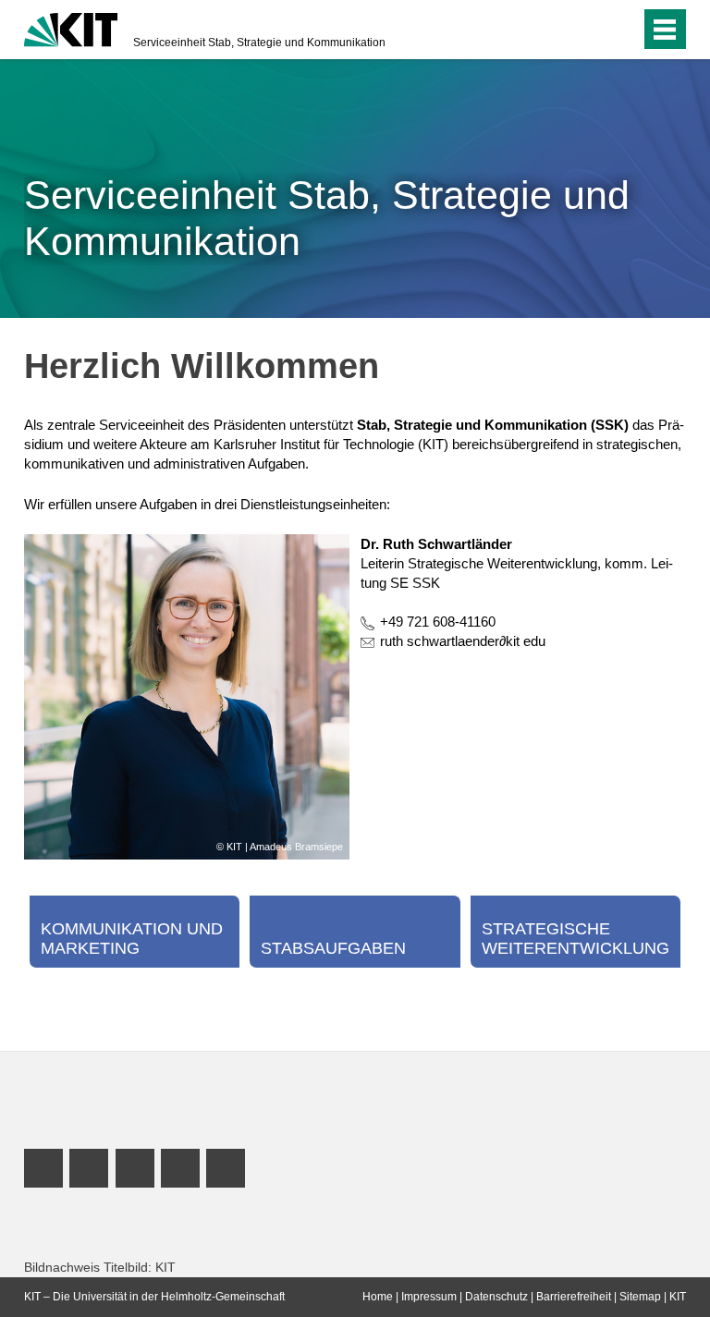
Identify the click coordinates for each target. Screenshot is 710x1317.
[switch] (589, 29)
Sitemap (640, 1296)
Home (377, 1296)
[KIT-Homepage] (70, 27)
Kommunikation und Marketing (132, 939)
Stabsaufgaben (333, 948)
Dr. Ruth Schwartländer (436, 544)
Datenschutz (496, 1296)
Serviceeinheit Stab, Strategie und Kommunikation (259, 42)
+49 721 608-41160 (438, 621)
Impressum (429, 1296)
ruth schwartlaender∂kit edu (462, 641)
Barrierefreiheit (573, 1296)
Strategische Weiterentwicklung (575, 939)
